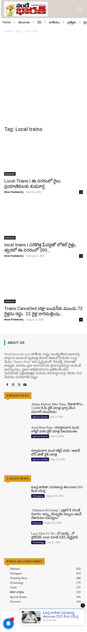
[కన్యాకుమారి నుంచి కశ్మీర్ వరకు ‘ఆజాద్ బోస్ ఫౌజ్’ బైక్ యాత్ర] (16, 458)
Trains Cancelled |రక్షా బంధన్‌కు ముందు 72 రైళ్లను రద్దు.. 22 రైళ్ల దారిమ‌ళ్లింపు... (43, 311)
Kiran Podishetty (13, 191)
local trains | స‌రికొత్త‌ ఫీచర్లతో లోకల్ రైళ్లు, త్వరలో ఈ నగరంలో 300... (40, 247)
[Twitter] (19, 385)
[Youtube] (25, 385)
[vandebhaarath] (26, 9)
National (9, 173)
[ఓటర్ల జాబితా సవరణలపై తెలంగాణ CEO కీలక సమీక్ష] (16, 494)
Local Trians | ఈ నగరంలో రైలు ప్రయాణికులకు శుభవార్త (32, 183)
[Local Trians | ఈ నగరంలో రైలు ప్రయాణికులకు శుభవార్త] (43, 156)
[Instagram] (13, 385)
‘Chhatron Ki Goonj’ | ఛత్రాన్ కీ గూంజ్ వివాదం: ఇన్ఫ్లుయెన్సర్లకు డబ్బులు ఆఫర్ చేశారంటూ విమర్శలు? (56, 514)
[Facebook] (7, 385)
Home (7, 31)
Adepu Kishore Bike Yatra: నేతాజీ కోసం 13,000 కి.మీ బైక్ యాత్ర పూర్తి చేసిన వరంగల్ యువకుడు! (57, 407)
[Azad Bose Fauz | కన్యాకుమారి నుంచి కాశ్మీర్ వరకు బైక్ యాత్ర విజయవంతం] (16, 435)
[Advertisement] (43, 82)
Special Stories (40, 416)
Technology (38, 542)
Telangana (38, 495)
